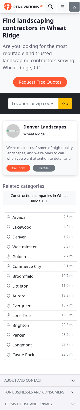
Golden (42, 256)
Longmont (42, 345)
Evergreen (42, 305)
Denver (42, 237)
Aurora (42, 295)
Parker (42, 335)
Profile (44, 168)
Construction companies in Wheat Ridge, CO (39, 198)
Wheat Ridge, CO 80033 (42, 134)
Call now (18, 168)
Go (65, 103)
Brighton (42, 325)
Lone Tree (42, 315)
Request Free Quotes (40, 82)
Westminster (42, 246)
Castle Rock (42, 354)
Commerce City (42, 266)
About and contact (23, 380)
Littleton (42, 286)
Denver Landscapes (44, 127)
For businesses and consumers (34, 392)
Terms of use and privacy (28, 404)
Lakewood (42, 227)
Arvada (42, 217)
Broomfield (42, 276)
